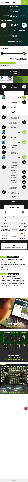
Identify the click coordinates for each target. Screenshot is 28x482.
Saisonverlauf (26, 207)
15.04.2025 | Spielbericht (5, 65)
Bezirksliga (14, 6)
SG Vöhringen (6, 20)
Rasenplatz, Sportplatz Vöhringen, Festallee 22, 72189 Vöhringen (14, 16)
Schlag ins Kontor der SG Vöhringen (11, 66)
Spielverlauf (14, 92)
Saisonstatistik (14, 207)
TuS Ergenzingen (20, 30)
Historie (2, 207)
